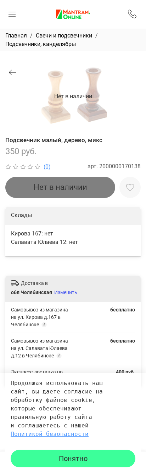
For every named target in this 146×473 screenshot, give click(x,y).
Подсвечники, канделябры (40, 44)
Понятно (73, 458)
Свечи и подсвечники (64, 35)
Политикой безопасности (50, 434)
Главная (16, 35)
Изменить (65, 292)
